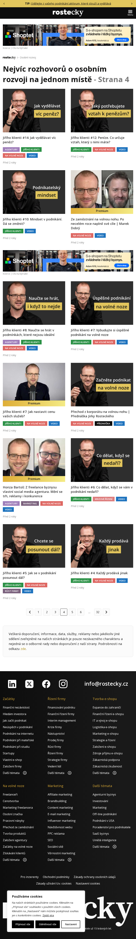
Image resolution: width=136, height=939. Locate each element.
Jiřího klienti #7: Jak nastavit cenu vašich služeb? (29, 414)
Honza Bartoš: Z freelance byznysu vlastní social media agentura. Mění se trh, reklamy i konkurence (33, 491)
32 (97, 612)
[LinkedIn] (12, 684)
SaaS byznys (101, 834)
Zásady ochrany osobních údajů (95, 877)
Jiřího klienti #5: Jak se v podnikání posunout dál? (29, 575)
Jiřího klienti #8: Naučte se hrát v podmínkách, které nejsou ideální (29, 332)
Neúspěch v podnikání (17, 727)
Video (32, 155)
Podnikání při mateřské (18, 740)
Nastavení (71, 924)
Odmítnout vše (47, 924)
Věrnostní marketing (61, 853)
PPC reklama (56, 834)
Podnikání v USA (103, 821)
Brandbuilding (57, 801)
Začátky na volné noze (18, 847)
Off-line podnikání (105, 814)
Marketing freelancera (18, 808)
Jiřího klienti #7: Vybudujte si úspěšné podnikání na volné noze (100, 332)
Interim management (62, 720)
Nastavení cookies (88, 883)
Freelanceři (10, 794)
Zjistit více (48, 915)
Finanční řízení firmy (61, 714)
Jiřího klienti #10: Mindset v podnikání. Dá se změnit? (32, 221)
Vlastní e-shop (12, 760)
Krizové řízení (103, 499)
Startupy (8, 753)
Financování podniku (61, 707)
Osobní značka (12, 814)
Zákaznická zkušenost (107, 766)
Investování (100, 801)
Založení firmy (12, 766)
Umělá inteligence (104, 840)
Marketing (30, 503)
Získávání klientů (14, 853)
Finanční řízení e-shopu (108, 714)
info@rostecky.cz (106, 683)
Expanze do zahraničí (107, 707)
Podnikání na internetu (18, 734)
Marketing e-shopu (105, 734)
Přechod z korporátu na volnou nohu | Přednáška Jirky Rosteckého (100, 414)
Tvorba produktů (14, 834)
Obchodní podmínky (56, 877)
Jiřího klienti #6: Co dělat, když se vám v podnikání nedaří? (102, 489)
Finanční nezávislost (16, 707)
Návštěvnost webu (60, 827)
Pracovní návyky (13, 821)
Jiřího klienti (31, 149)
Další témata (11, 773)
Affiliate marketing (60, 794)
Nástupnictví (56, 734)
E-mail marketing (59, 814)
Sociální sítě (55, 847)
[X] (29, 684)
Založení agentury (15, 840)
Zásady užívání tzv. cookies (54, 883)
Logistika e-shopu (105, 727)
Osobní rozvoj (28, 57)
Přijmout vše (22, 924)
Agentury (11, 149)
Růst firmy (12, 591)
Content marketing (60, 808)
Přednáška (103, 423)
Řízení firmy (55, 753)
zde (23, 649)
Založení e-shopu (104, 747)
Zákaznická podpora (106, 760)
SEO (50, 840)
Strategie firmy (57, 760)
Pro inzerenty (30, 877)
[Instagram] (63, 684)
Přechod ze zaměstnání (18, 827)
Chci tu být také (20, 48)
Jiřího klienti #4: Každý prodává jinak (99, 573)
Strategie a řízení (104, 740)
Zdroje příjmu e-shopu (108, 753)
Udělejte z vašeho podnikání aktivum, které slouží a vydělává (71, 3)
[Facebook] (46, 684)
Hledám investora (14, 714)
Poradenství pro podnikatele (112, 827)
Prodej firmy (56, 740)
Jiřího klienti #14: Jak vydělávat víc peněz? (29, 140)
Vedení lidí (54, 766)
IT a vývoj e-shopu (105, 720)
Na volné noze (14, 155)
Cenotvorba (11, 801)
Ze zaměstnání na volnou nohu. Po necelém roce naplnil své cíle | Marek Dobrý (100, 223)
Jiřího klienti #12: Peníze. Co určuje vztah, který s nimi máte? (97, 140)
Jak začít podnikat (14, 720)
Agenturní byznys (104, 794)
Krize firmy (55, 727)
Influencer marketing (62, 821)
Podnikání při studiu (16, 747)
